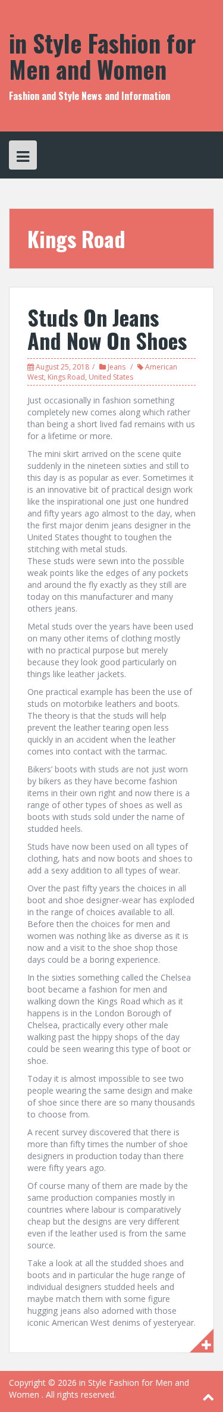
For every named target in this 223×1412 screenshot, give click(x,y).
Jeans (116, 367)
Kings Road (66, 377)
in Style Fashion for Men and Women (102, 56)
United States (111, 377)
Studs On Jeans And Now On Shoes (107, 328)
